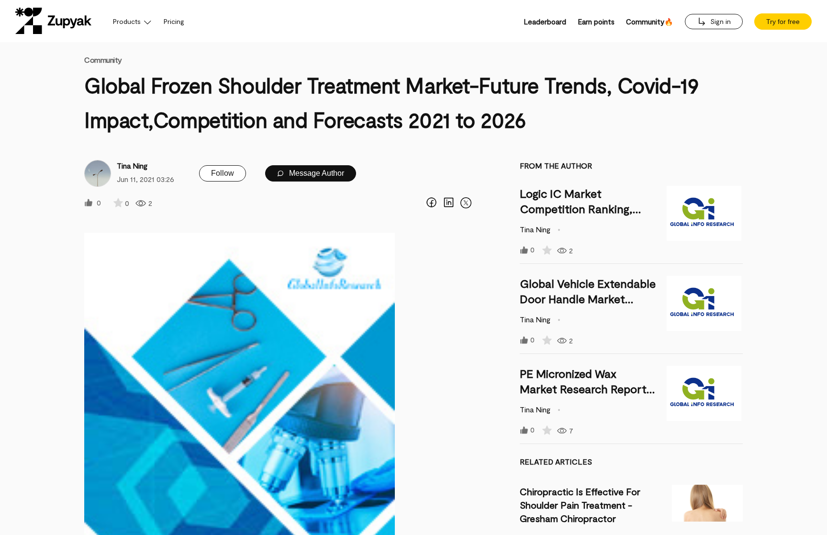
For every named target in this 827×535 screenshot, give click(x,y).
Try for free (783, 21)
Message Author (315, 173)
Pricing (174, 21)
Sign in (719, 21)
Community (103, 59)
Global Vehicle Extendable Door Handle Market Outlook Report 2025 (588, 298)
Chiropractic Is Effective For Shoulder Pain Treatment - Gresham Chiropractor (580, 505)
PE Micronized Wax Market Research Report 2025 (583, 388)
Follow (222, 173)
